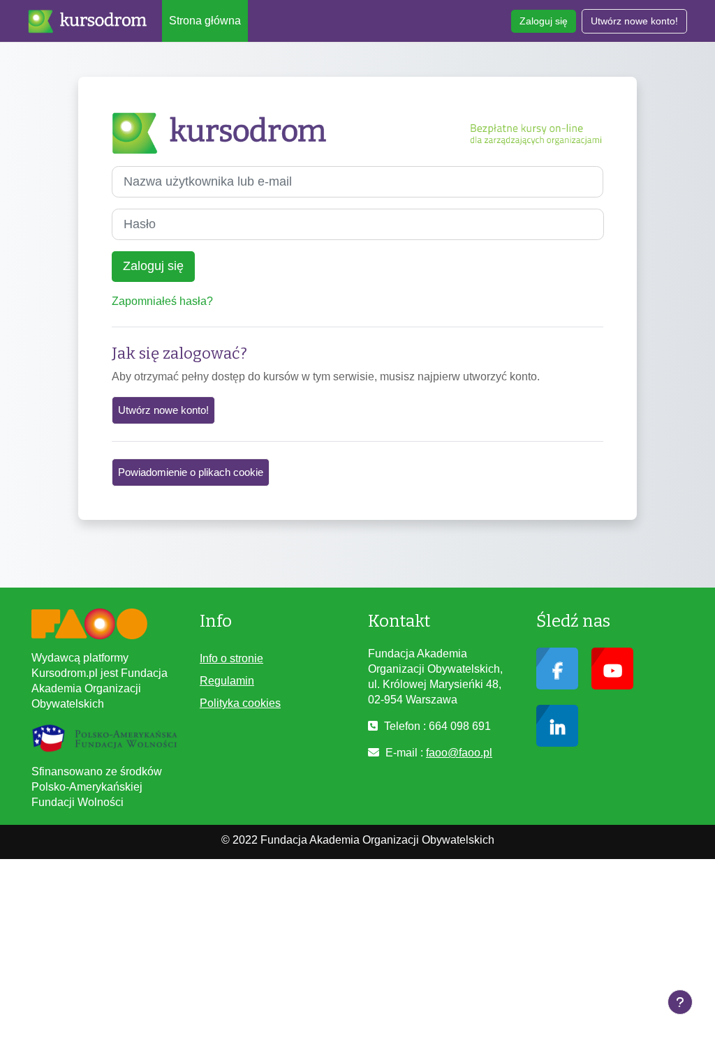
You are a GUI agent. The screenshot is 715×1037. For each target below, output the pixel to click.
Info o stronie (231, 658)
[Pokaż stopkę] (680, 1002)
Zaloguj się (543, 21)
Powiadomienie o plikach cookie (190, 472)
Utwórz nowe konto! (634, 21)
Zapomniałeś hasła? (162, 301)
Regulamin (227, 681)
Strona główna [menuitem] (205, 21)
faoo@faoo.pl (459, 753)
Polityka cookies (240, 703)
